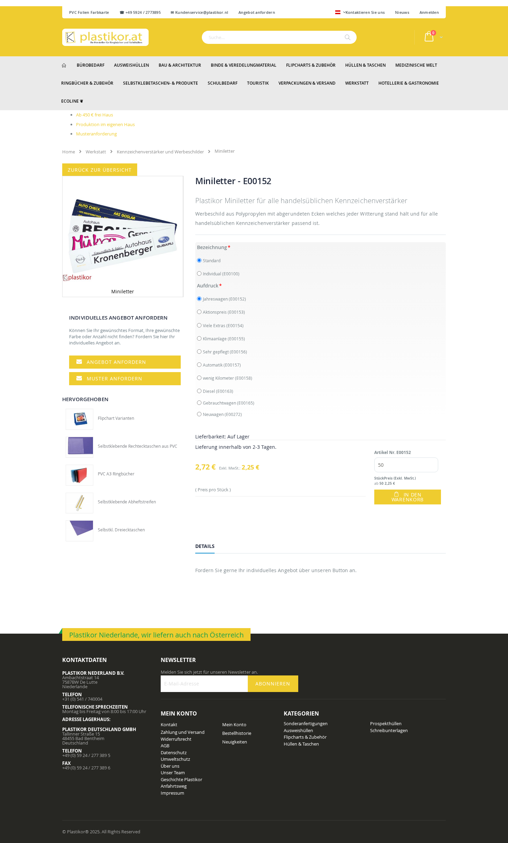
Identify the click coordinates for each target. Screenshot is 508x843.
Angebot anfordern (116, 362)
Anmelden (429, 12)
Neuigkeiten (234, 742)
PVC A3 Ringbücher (116, 473)
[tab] (210, 547)
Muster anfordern (114, 378)
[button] (340, 13)
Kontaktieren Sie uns (365, 12)
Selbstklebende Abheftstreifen (127, 501)
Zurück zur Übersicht (100, 170)
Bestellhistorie (236, 733)
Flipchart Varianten (116, 418)
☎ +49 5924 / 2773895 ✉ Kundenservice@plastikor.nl (174, 12)
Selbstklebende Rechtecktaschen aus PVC (137, 446)
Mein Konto (234, 724)
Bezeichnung (212, 247)
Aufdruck (207, 285)
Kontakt (169, 724)
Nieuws (402, 12)
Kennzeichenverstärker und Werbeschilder (160, 152)
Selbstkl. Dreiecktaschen (121, 529)
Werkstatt (96, 152)
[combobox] (279, 37)
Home (68, 152)
